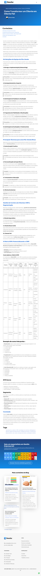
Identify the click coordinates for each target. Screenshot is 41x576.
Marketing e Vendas (17, 8)
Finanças (7, 517)
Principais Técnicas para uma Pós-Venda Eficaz (11, 32)
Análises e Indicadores (10, 492)
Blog (7, 8)
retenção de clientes (22, 432)
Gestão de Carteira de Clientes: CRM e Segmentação (12, 33)
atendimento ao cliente (11, 430)
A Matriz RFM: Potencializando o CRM (9, 35)
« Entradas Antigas (8, 529)
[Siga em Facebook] (5, 541)
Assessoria (24, 491)
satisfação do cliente (31, 432)
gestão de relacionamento (15, 431)
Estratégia (14, 515)
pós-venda (15, 432)
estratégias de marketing (24, 430)
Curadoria (10, 8)
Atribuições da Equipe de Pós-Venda (9, 30)
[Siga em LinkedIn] (9, 541)
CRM (17, 430)
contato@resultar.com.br (10, 543)
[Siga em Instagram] (7, 541)
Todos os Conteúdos (26, 8)
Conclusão (4, 36)
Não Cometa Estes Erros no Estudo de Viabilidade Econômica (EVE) (10, 512)
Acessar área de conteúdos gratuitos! (20, 463)
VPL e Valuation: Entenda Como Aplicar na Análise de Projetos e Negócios (11, 489)
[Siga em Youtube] (11, 541)
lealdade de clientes (25, 431)
